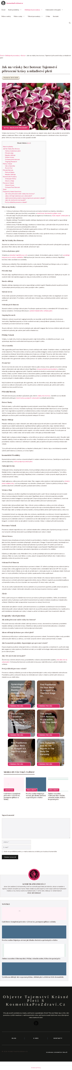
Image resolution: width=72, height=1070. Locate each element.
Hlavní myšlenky (8, 147)
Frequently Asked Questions (12, 192)
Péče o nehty (6, 16)
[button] (70, 23)
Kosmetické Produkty (10, 177)
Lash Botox (9, 790)
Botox (23, 56)
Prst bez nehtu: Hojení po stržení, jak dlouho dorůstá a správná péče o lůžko (36, 796)
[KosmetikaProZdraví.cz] (3, 3)
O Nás (48, 16)
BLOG (14, 1038)
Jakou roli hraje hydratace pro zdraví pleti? (18, 196)
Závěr (5, 189)
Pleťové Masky (9, 172)
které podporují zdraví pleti (23, 462)
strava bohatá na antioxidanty (47, 369)
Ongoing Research (11, 162)
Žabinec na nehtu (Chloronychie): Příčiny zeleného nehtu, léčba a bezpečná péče (56, 796)
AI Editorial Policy (36, 1067)
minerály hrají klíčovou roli (18, 255)
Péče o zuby (18, 16)
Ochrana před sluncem (12, 159)
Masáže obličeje (10, 155)
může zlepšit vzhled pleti (60, 216)
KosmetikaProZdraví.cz (15, 3)
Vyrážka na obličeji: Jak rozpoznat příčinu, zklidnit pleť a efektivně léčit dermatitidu (32, 977)
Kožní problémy (13, 10)
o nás (36, 1038)
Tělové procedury (34, 16)
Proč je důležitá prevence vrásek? (16, 202)
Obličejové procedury (32, 10)
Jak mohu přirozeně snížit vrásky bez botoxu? (20, 194)
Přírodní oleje (9, 153)
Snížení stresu (9, 157)
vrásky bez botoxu (43, 396)
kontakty (58, 1038)
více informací (34, 893)
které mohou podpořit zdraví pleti (27, 398)
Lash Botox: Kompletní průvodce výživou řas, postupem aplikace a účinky (12, 796)
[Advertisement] (36, 40)
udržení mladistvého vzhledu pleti (41, 311)
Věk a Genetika (10, 166)
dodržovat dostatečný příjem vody (49, 213)
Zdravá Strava (9, 185)
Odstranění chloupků (53, 10)
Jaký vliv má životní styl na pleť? (15, 200)
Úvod (3, 10)
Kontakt (56, 16)
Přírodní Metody (8, 170)
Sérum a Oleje (9, 181)
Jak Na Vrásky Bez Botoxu (11, 149)
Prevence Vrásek (8, 183)
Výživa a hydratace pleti (13, 151)
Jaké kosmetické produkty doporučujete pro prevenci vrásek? (25, 198)
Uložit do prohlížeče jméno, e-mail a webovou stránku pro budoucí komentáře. (30, 851)
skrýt (28, 143)
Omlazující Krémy (10, 179)
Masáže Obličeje (10, 174)
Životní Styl (8, 168)
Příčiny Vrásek (7, 164)
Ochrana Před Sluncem (12, 187)
